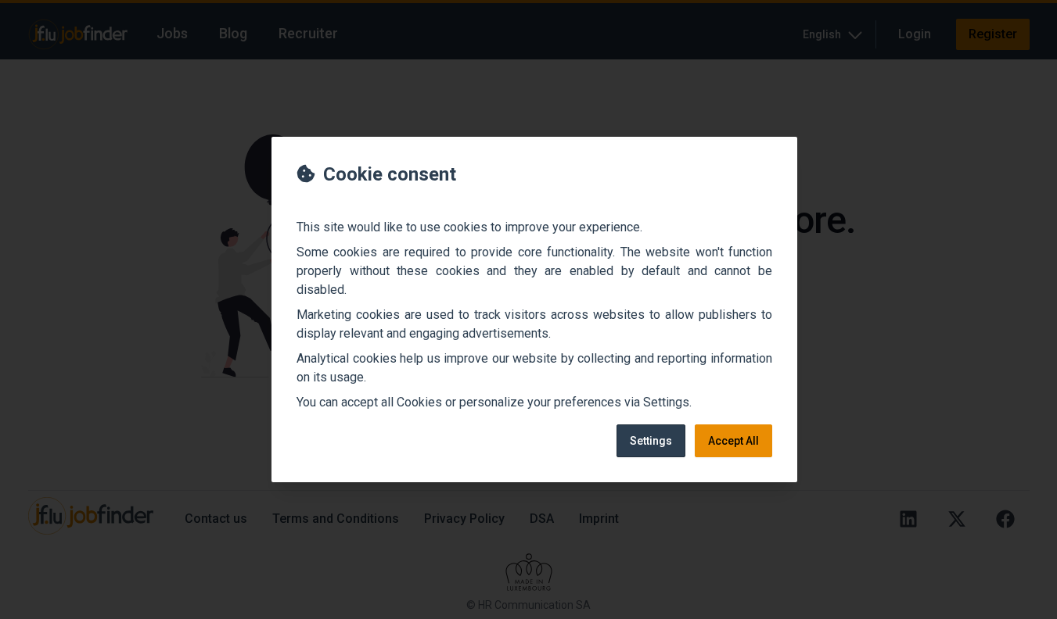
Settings (651, 441)
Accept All (733, 441)
